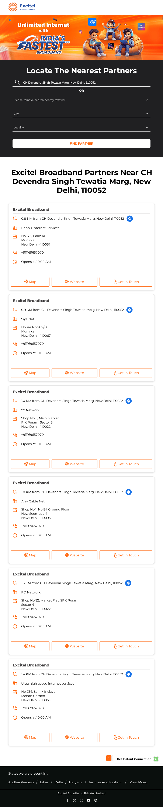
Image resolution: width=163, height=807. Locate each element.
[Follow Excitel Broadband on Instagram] (81, 800)
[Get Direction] (129, 218)
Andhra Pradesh (21, 782)
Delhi (59, 782)
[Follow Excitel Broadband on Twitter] (74, 800)
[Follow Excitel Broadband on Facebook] (67, 800)
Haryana (75, 782)
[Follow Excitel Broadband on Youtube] (88, 800)
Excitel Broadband (31, 209)
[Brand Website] (95, 800)
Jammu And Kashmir (106, 782)
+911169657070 (32, 252)
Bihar (44, 782)
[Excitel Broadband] (21, 7)
